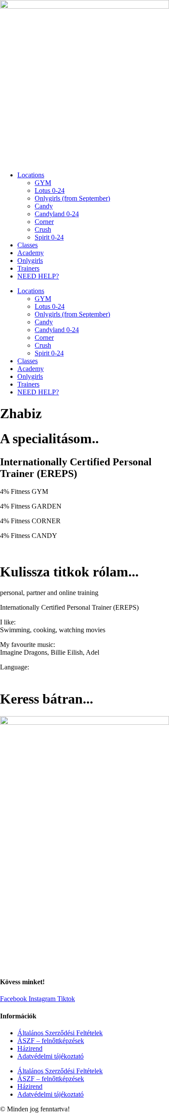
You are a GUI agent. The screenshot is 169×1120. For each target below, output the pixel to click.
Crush (43, 229)
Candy (44, 206)
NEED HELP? (38, 276)
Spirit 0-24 (49, 237)
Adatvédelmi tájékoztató (50, 1056)
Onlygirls (30, 260)
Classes (27, 245)
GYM (43, 182)
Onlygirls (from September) (72, 198)
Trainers (28, 268)
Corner (44, 221)
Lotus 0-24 (50, 190)
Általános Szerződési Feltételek (60, 1033)
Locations (30, 175)
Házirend (29, 1048)
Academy (30, 252)
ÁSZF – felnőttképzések (50, 1040)
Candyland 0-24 (57, 214)
